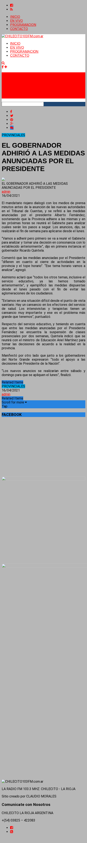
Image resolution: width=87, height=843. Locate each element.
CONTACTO (19, 29)
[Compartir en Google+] (11, 124)
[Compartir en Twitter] (11, 116)
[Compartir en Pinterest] (11, 120)
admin (6, 192)
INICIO (15, 17)
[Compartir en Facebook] (11, 112)
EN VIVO (16, 21)
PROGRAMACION (23, 25)
